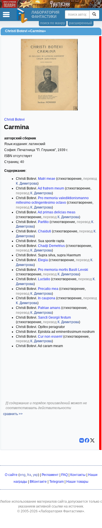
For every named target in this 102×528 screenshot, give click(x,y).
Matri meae (46, 179)
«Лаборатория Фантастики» (61, 511)
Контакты (78, 475)
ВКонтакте (38, 482)
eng (23, 475)
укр (35, 475)
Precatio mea (48, 289)
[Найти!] (94, 14)
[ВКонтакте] (81, 440)
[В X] (92, 440)
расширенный (80, 23)
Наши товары (77, 482)
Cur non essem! (50, 337)
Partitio (43, 222)
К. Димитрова (26, 183)
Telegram (56, 482)
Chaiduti (44, 231)
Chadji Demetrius (51, 246)
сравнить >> (13, 414)
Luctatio (44, 279)
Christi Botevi (14, 119)
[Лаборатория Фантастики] (23, 15)
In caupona (46, 298)
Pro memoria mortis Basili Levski (63, 270)
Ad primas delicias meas (56, 212)
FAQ (64, 475)
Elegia (43, 260)
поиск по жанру (52, 23)
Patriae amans (49, 308)
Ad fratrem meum (51, 188)
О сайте (11, 475)
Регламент (50, 475)
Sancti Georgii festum (54, 317)
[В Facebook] (87, 440)
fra (29, 475)
